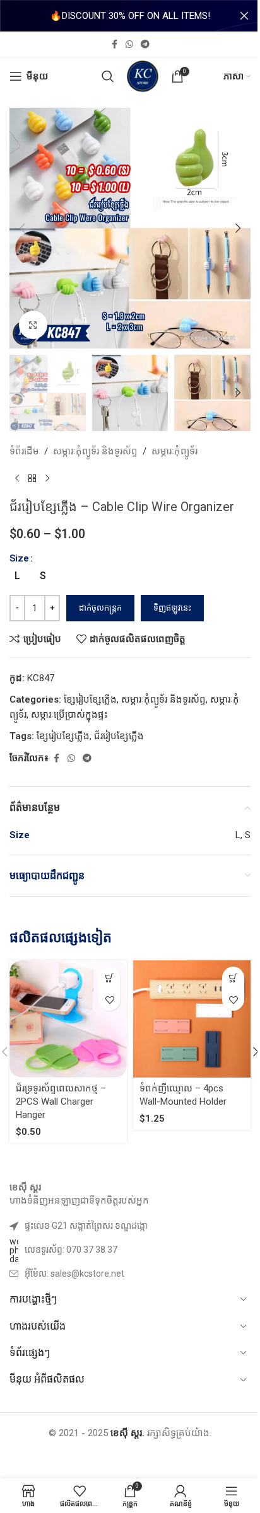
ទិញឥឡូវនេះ (172, 608)
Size (19, 558)
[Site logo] (142, 75)
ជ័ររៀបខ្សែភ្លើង (119, 736)
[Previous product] (17, 478)
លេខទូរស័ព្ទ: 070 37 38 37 (71, 1250)
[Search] (108, 76)
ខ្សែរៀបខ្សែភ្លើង (90, 699)
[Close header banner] (244, 16)
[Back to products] (32, 478)
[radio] (17, 576)
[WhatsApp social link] (129, 44)
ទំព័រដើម (24, 451)
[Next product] (47, 478)
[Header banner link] (130, 16)
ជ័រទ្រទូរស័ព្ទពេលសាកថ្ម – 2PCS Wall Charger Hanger (61, 1101)
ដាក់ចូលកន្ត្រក (100, 608)
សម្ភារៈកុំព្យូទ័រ (174, 451)
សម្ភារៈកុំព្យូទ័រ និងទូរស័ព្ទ (95, 451)
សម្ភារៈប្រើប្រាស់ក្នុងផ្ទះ (69, 714)
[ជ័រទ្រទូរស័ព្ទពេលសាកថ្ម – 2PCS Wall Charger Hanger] (68, 1019)
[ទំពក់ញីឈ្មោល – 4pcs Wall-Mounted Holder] (192, 1019)
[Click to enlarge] (33, 325)
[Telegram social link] (145, 44)
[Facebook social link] (114, 44)
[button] (22, 228)
